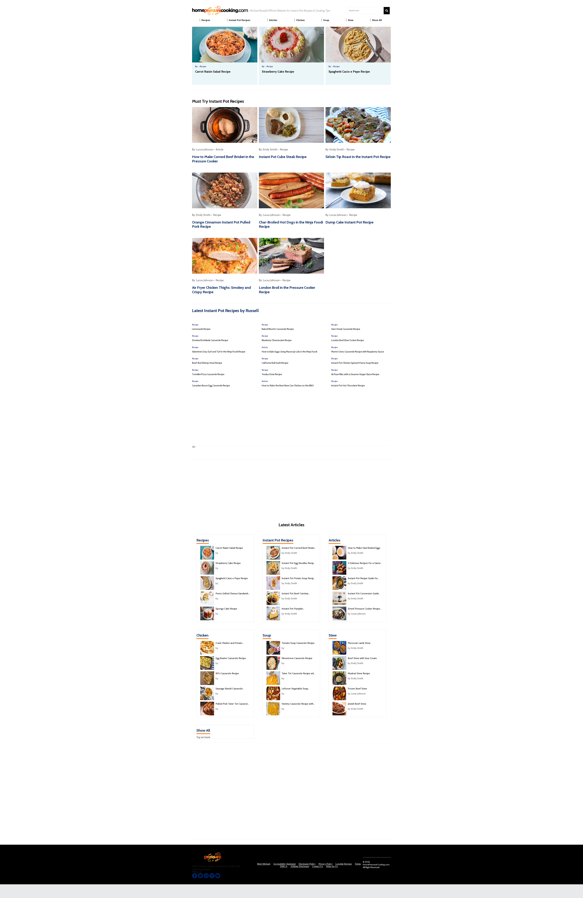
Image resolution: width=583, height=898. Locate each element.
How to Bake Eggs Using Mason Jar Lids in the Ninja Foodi (289, 351)
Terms (358, 864)
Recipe (284, 149)
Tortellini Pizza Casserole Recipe (208, 374)
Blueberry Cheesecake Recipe (277, 340)
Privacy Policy (325, 864)
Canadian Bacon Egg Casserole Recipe (211, 385)
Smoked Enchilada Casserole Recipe (210, 340)
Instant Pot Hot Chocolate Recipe (348, 385)
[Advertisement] (291, 419)
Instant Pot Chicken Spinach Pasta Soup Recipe (354, 363)
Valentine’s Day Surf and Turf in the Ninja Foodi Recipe (218, 351)
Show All (203, 730)
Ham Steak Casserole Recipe (345, 329)
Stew (333, 635)
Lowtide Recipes (344, 864)
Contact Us (317, 866)
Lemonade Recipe (201, 329)
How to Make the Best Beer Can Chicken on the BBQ (288, 385)
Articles (334, 540)
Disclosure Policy (307, 864)
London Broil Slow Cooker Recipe (347, 340)
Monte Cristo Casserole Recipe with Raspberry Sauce (357, 351)
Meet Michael (263, 864)
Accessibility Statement (284, 864)
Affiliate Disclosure (299, 866)
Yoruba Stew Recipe (272, 374)
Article (219, 149)
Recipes (202, 540)
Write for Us (332, 866)
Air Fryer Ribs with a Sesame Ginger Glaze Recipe (355, 374)
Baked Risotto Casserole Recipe (278, 329)
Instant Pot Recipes (278, 540)
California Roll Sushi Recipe (275, 363)
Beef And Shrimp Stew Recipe (207, 363)
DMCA (283, 866)
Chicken (202, 635)
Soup (267, 635)
